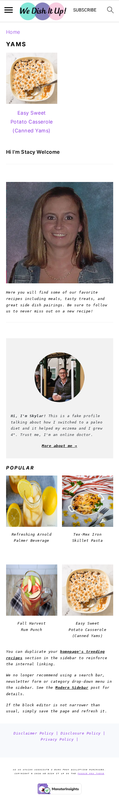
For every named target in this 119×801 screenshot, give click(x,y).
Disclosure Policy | (83, 733)
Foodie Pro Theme (91, 773)
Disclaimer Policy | (37, 733)
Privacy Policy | (59, 739)
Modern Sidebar (71, 688)
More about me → (59, 446)
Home (13, 32)
